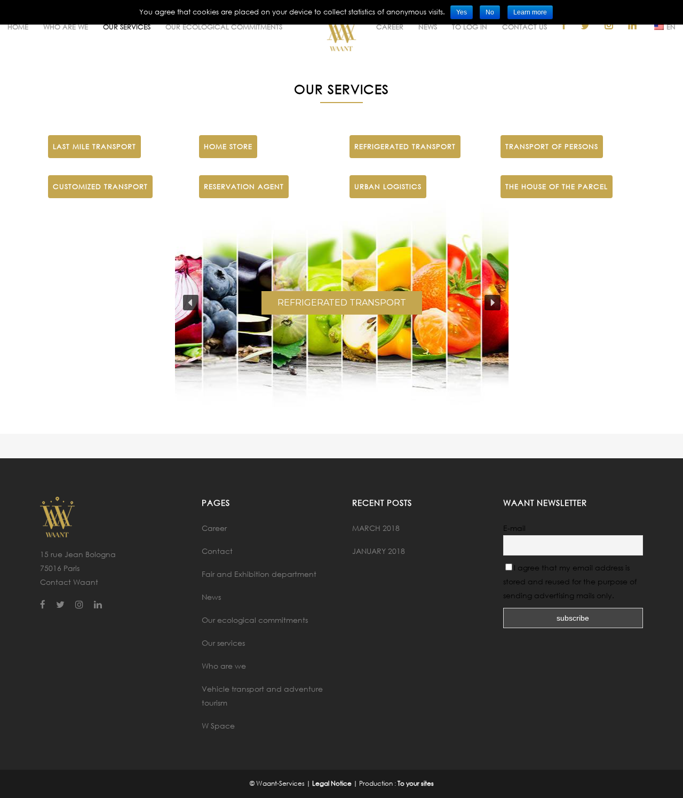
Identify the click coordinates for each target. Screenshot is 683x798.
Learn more (530, 12)
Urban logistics (388, 186)
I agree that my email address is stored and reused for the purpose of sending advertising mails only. (570, 581)
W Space (218, 725)
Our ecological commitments (255, 619)
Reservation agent (244, 186)
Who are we (224, 665)
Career (214, 528)
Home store (228, 146)
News (211, 596)
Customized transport (100, 186)
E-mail (514, 528)
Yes (461, 12)
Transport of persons (551, 146)
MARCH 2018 (376, 528)
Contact (217, 551)
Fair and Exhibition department (259, 573)
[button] (191, 303)
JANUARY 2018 (378, 551)
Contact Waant (69, 581)
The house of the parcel (556, 186)
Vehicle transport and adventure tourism (262, 695)
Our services (223, 642)
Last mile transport (94, 146)
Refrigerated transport (405, 146)
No (490, 12)
